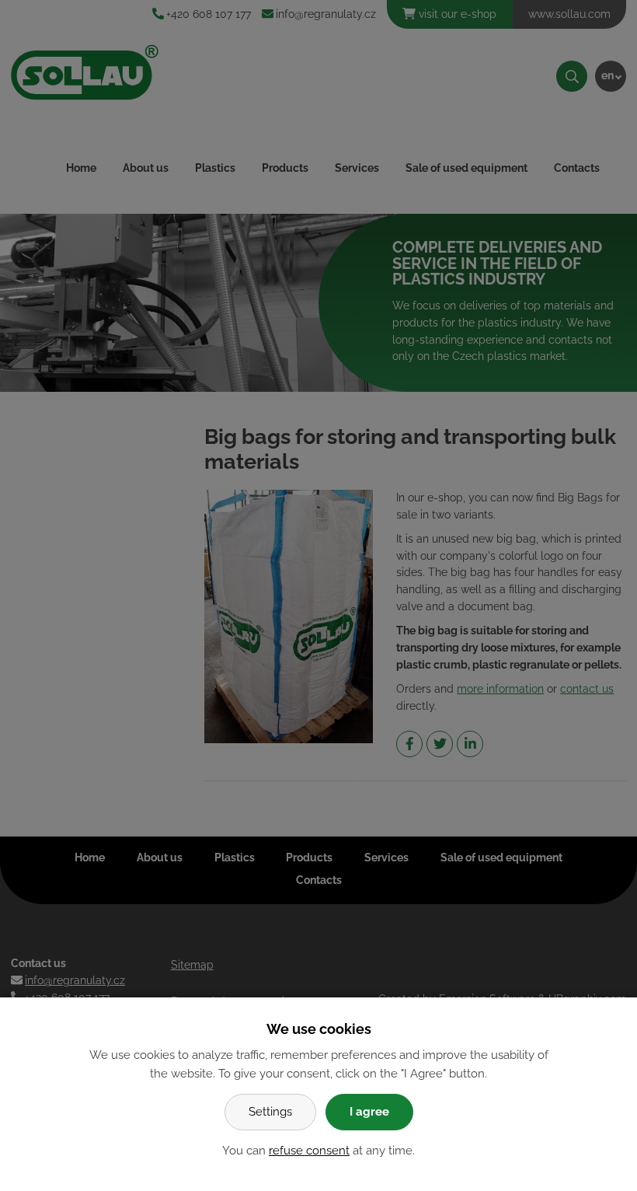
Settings (270, 1112)
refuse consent (309, 1151)
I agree (369, 1112)
